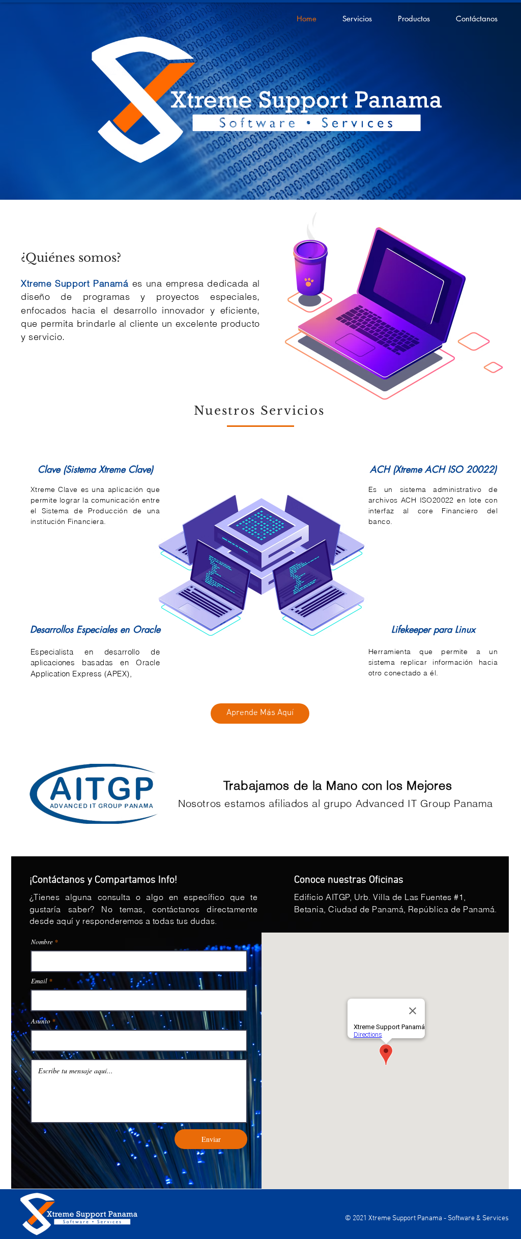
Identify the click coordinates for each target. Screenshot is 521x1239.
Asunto (40, 1021)
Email (39, 981)
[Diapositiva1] (260, 174)
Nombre (42, 942)
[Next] (463, 101)
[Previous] (57, 101)
